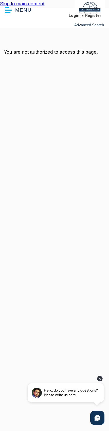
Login (74, 15)
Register (93, 15)
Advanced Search (89, 25)
